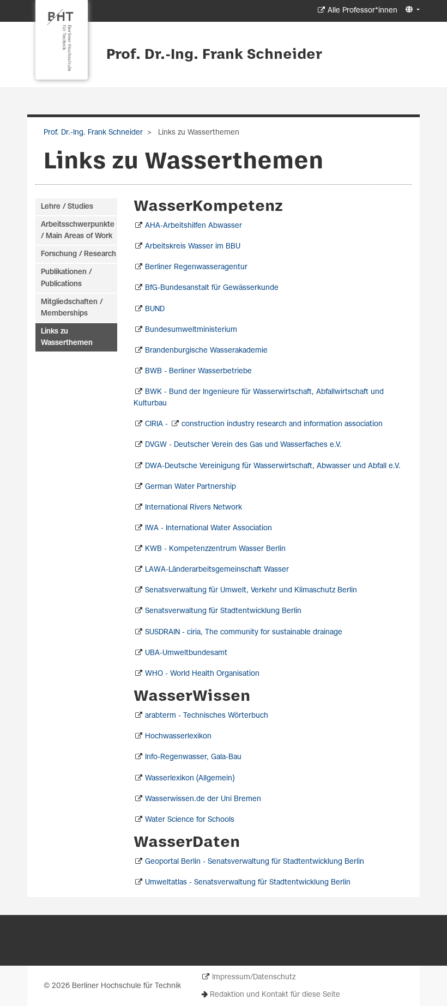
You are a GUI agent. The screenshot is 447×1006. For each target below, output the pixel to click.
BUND (155, 309)
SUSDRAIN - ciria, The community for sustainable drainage (243, 632)
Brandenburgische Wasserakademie (206, 350)
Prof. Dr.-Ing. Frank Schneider (214, 55)
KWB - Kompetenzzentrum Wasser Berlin (215, 549)
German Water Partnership (190, 486)
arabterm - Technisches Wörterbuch (206, 715)
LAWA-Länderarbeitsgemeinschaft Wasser (217, 569)
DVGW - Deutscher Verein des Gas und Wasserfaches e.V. (243, 445)
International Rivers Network (193, 507)
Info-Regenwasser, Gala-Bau (193, 757)
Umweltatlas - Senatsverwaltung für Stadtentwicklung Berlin (248, 882)
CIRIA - (157, 424)
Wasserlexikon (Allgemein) (189, 778)
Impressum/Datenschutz (253, 977)
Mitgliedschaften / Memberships (71, 308)
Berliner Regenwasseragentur (196, 267)
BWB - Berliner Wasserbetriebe (198, 371)
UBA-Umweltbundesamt (186, 653)
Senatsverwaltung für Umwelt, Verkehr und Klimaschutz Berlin (251, 590)
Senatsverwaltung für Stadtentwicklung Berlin (223, 611)
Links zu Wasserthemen (67, 337)
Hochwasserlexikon (178, 736)
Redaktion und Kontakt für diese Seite (275, 994)
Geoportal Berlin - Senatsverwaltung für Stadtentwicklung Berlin (254, 861)
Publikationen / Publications (66, 278)
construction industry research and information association (282, 424)
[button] (411, 10)
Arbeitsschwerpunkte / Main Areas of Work (77, 230)
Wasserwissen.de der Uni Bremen (203, 799)
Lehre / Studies (67, 206)
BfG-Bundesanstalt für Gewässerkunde (212, 288)
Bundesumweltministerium (191, 330)
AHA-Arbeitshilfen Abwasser (193, 225)
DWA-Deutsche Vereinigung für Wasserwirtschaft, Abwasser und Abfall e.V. (273, 466)
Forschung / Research (78, 254)
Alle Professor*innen (362, 10)
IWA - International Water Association (208, 528)
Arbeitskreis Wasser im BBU (192, 246)
